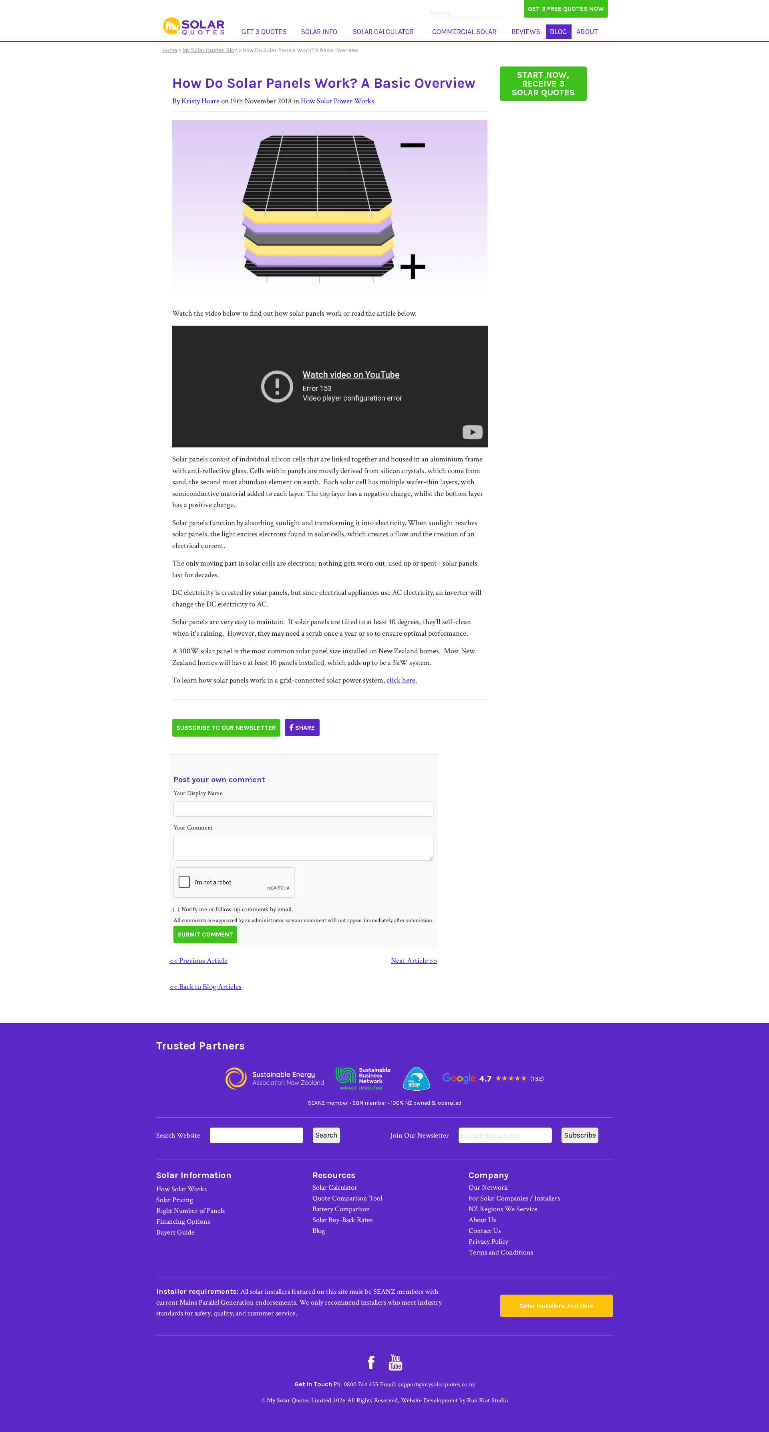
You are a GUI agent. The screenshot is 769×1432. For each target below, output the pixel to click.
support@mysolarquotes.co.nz (436, 1384)
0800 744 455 (361, 1384)
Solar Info (319, 31)
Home (169, 50)
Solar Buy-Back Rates (342, 1220)
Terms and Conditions (501, 1252)
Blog (558, 31)
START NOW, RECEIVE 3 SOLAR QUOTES (543, 84)
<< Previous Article (198, 961)
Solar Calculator (383, 31)
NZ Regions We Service (503, 1209)
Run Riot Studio (487, 1400)
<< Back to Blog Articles (205, 987)
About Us (482, 1220)
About (587, 31)
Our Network (488, 1187)
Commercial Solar (464, 31)
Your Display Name (198, 793)
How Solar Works (181, 1189)
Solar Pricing (174, 1199)
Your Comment (193, 828)
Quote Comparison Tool (347, 1198)
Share (304, 727)
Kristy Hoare (200, 101)
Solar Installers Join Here (556, 1305)
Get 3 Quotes (264, 31)
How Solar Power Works (337, 101)
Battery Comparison (341, 1209)
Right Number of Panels (190, 1210)
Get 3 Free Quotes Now (566, 8)
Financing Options (183, 1221)
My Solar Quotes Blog (210, 50)
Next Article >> (414, 961)
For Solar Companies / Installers (514, 1198)
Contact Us (485, 1230)
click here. (402, 680)
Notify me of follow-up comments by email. (237, 909)
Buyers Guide (175, 1232)
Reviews (525, 31)
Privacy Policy (488, 1241)
